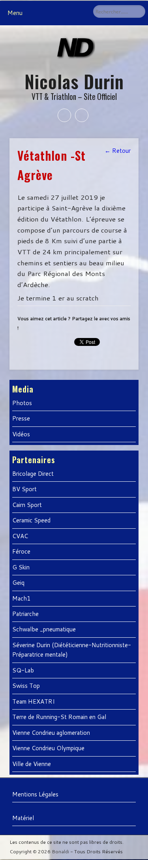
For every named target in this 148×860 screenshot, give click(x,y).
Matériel (23, 818)
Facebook (64, 115)
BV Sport (24, 489)
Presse (21, 418)
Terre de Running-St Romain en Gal (59, 717)
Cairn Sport (27, 505)
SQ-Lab (23, 670)
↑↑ (135, 844)
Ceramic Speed (31, 520)
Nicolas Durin (74, 81)
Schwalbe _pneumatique (44, 629)
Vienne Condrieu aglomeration (51, 733)
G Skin (21, 567)
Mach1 (21, 598)
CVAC (20, 536)
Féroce (21, 551)
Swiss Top (26, 686)
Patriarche (25, 614)
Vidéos (21, 434)
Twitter (81, 115)
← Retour (118, 150)
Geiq (18, 582)
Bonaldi (60, 851)
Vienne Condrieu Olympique (48, 748)
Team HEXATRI (33, 701)
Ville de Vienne (31, 764)
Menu (14, 13)
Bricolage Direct (33, 473)
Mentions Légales (35, 794)
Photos (22, 403)
